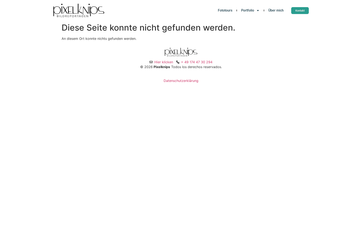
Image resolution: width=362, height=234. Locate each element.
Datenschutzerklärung (181, 81)
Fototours (225, 10)
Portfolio (247, 10)
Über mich (276, 10)
